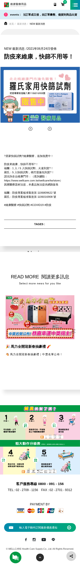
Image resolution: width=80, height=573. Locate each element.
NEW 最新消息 (37, 24)
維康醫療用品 (15, 5)
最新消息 (21, 24)
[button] (30, 129)
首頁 (11, 24)
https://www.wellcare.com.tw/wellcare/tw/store (32, 180)
